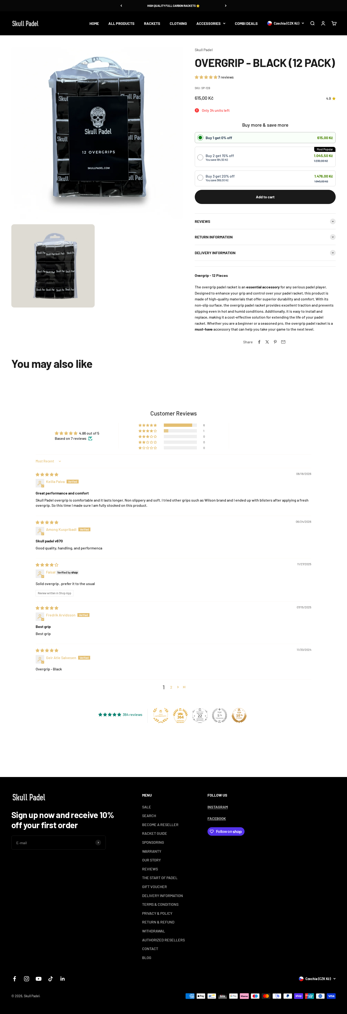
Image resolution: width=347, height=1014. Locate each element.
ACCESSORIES (208, 23)
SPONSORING (153, 842)
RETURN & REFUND (158, 922)
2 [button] (171, 687)
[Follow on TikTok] (50, 979)
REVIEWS (150, 869)
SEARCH (149, 815)
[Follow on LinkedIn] (62, 979)
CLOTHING (178, 23)
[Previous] (121, 5)
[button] (206, 77)
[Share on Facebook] (259, 342)
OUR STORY (151, 860)
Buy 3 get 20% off (220, 178)
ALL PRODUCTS (121, 23)
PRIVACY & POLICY (157, 913)
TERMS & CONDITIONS (160, 904)
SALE (146, 807)
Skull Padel (204, 49)
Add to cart (265, 197)
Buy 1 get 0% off (219, 137)
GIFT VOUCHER (154, 886)
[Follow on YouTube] (38, 979)
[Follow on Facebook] (14, 979)
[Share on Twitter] (267, 342)
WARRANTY (151, 851)
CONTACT (150, 948)
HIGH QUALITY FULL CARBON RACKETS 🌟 (173, 5)
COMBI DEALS (246, 23)
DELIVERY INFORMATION (162, 895)
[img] (47, 474)
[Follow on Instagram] (26, 979)
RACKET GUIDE (154, 833)
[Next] (226, 5)
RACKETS (152, 23)
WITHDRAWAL (153, 931)
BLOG (146, 957)
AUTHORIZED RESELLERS (163, 940)
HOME (94, 23)
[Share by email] (283, 342)
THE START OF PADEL (160, 877)
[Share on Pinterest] (275, 342)
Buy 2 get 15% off (220, 157)
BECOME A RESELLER (160, 824)
